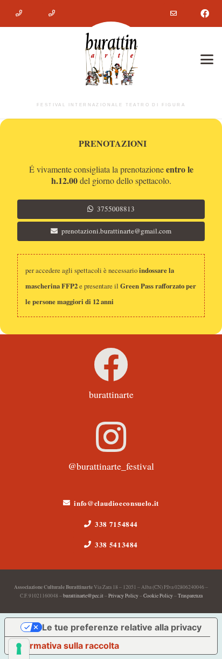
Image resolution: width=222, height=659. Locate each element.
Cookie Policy (158, 595)
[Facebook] (204, 13)
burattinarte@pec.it (83, 595)
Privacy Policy (123, 595)
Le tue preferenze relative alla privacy (122, 627)
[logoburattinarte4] (111, 59)
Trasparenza (190, 595)
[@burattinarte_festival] (111, 437)
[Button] (19, 13)
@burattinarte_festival (111, 465)
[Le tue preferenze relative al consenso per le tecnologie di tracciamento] (19, 649)
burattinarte (111, 394)
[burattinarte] (111, 364)
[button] (206, 59)
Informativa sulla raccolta (66, 645)
